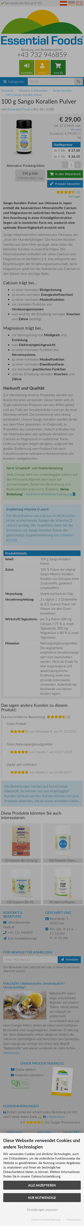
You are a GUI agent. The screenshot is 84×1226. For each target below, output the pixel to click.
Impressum (74, 1219)
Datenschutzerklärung (45, 1219)
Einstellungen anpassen (42, 1210)
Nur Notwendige (42, 1197)
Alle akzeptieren (42, 1185)
